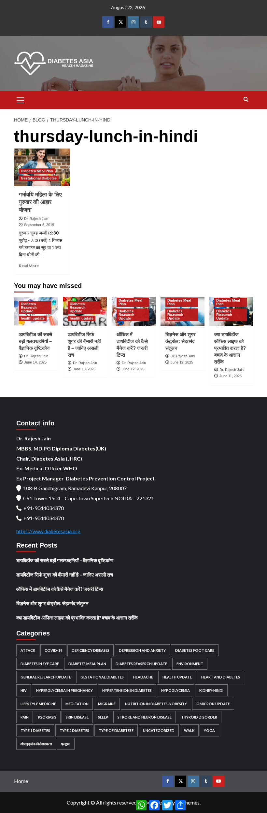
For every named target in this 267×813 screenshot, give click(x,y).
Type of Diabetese (116, 730)
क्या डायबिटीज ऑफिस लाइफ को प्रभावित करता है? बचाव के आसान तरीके (230, 348)
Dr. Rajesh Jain (36, 219)
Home (21, 781)
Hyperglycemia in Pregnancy (64, 690)
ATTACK (28, 650)
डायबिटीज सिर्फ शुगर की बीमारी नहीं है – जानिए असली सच (64, 575)
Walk (189, 730)
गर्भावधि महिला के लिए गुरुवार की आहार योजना (40, 202)
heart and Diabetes (220, 677)
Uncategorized (159, 730)
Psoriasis (47, 717)
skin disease (77, 717)
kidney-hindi (211, 690)
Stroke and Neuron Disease (145, 717)
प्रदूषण (65, 744)
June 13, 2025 (84, 369)
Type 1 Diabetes (35, 730)
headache (143, 677)
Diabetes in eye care (40, 664)
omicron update (213, 704)
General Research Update (46, 677)
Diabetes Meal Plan (37, 171)
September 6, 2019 (39, 225)
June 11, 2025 (230, 376)
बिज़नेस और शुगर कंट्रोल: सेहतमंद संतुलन (180, 341)
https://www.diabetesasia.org (48, 531)
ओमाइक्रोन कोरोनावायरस (36, 744)
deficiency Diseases (90, 650)
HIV (24, 690)
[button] (20, 99)
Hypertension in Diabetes (127, 690)
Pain (25, 717)
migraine (107, 704)
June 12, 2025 (133, 369)
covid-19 (53, 650)
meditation (77, 704)
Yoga (209, 730)
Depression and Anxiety (142, 650)
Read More (29, 265)
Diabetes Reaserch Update (29, 307)
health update (33, 318)
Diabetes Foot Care (194, 650)
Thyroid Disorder (199, 717)
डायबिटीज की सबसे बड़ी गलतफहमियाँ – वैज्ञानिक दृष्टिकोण (35, 341)
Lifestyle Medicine (38, 704)
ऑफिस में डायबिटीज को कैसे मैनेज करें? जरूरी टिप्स (59, 589)
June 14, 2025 (35, 362)
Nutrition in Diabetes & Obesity (156, 704)
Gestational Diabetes (39, 178)
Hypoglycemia (175, 690)
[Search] (246, 99)
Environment (189, 664)
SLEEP (103, 717)
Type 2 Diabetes (74, 730)
